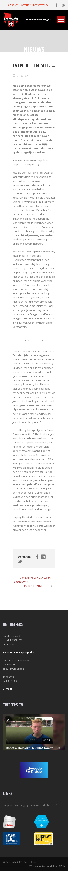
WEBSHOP (26, 5)
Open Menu (61, 19)
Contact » (8, 688)
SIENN (61, 866)
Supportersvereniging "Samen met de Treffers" (30, 805)
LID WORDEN (12, 5)
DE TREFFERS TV (40, 5)
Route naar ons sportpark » (18, 652)
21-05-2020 (23, 76)
